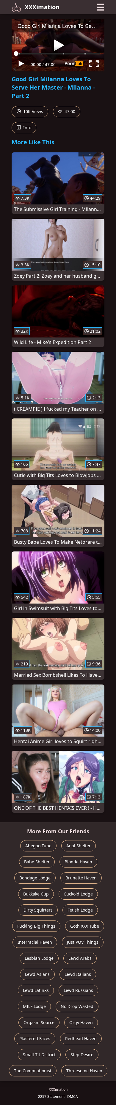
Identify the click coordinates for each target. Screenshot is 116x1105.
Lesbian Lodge (39, 958)
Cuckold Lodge (78, 894)
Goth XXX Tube (84, 926)
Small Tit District (39, 1054)
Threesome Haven (84, 1070)
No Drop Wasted (77, 1006)
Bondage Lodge (35, 878)
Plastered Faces (34, 1038)
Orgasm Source (38, 1022)
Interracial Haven (35, 942)
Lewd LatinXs (36, 990)
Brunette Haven (81, 878)
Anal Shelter (78, 845)
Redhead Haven (81, 1038)
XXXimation (42, 7)
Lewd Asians (37, 974)
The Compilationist (32, 1070)
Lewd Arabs (80, 958)
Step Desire (81, 1054)
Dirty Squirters (38, 910)
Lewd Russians (78, 990)
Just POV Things (82, 942)
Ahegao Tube (38, 845)
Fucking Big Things (36, 926)
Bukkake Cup (36, 894)
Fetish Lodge (80, 910)
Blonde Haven (78, 862)
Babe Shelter (37, 862)
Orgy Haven (81, 1022)
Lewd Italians (78, 974)
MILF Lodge (34, 1006)
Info (26, 127)
